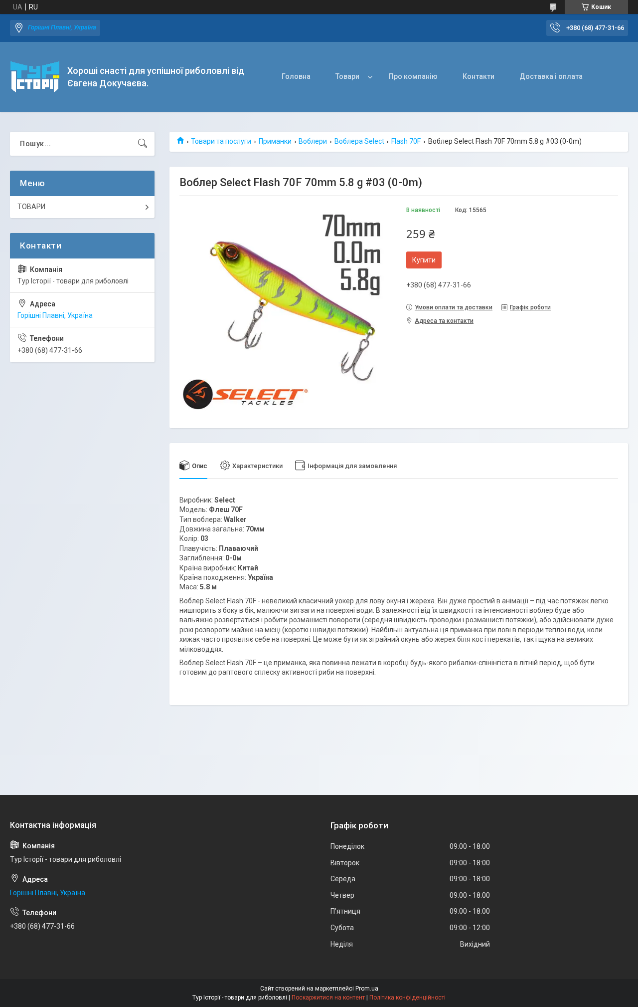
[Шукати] (143, 144)
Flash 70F (406, 141)
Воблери (313, 141)
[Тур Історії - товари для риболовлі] (35, 77)
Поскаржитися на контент (328, 997)
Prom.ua (366, 988)
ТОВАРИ (31, 207)
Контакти (478, 76)
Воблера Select (359, 141)
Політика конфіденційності (407, 997)
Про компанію (413, 76)
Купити (424, 260)
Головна (296, 76)
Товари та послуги (221, 141)
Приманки (275, 141)
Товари (347, 76)
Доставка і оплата (551, 76)
